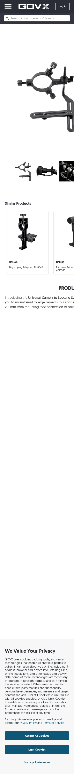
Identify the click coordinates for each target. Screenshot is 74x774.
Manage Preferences (37, 762)
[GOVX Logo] (33, 6)
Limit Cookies (36, 749)
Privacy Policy (28, 723)
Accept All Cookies (37, 736)
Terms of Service (53, 723)
